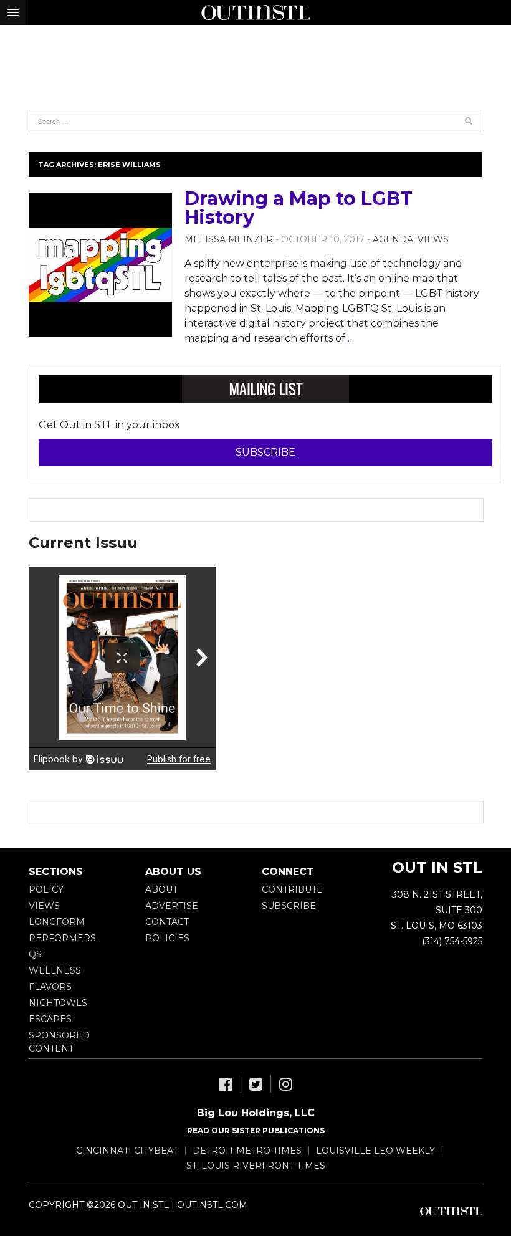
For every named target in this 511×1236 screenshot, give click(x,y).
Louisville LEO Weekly (375, 1150)
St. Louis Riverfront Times (255, 1165)
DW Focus (255, 12)
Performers (62, 938)
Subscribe (265, 452)
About (161, 889)
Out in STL (451, 1211)
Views (433, 239)
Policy (46, 889)
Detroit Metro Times (247, 1150)
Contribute (292, 889)
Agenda (393, 239)
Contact (167, 921)
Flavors (50, 986)
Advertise (171, 905)
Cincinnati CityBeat (127, 1150)
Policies (167, 938)
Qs (35, 954)
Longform (57, 921)
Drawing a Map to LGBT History (298, 208)
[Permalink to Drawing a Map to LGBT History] (100, 265)
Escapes (50, 1019)
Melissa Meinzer (228, 239)
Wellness (55, 970)
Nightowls (58, 1002)
